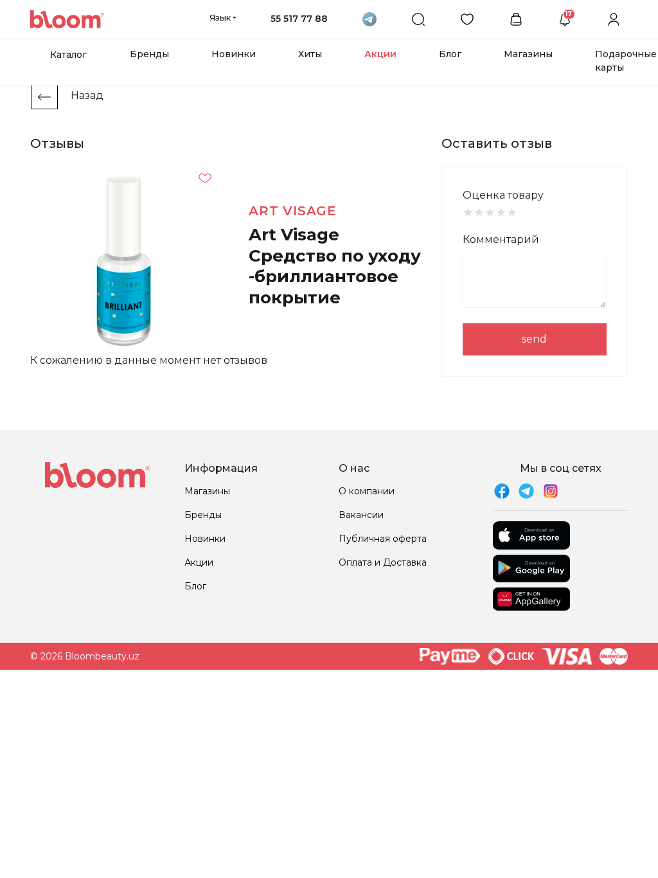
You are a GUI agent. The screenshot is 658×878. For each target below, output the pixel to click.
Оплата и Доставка (383, 562)
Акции (380, 54)
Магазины (528, 54)
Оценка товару (503, 195)
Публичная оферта (383, 538)
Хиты (310, 54)
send (534, 339)
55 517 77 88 (299, 18)
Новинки (233, 54)
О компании (367, 491)
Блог (450, 54)
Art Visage (293, 211)
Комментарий (501, 239)
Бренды (149, 54)
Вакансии (361, 515)
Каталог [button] (68, 54)
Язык (220, 17)
